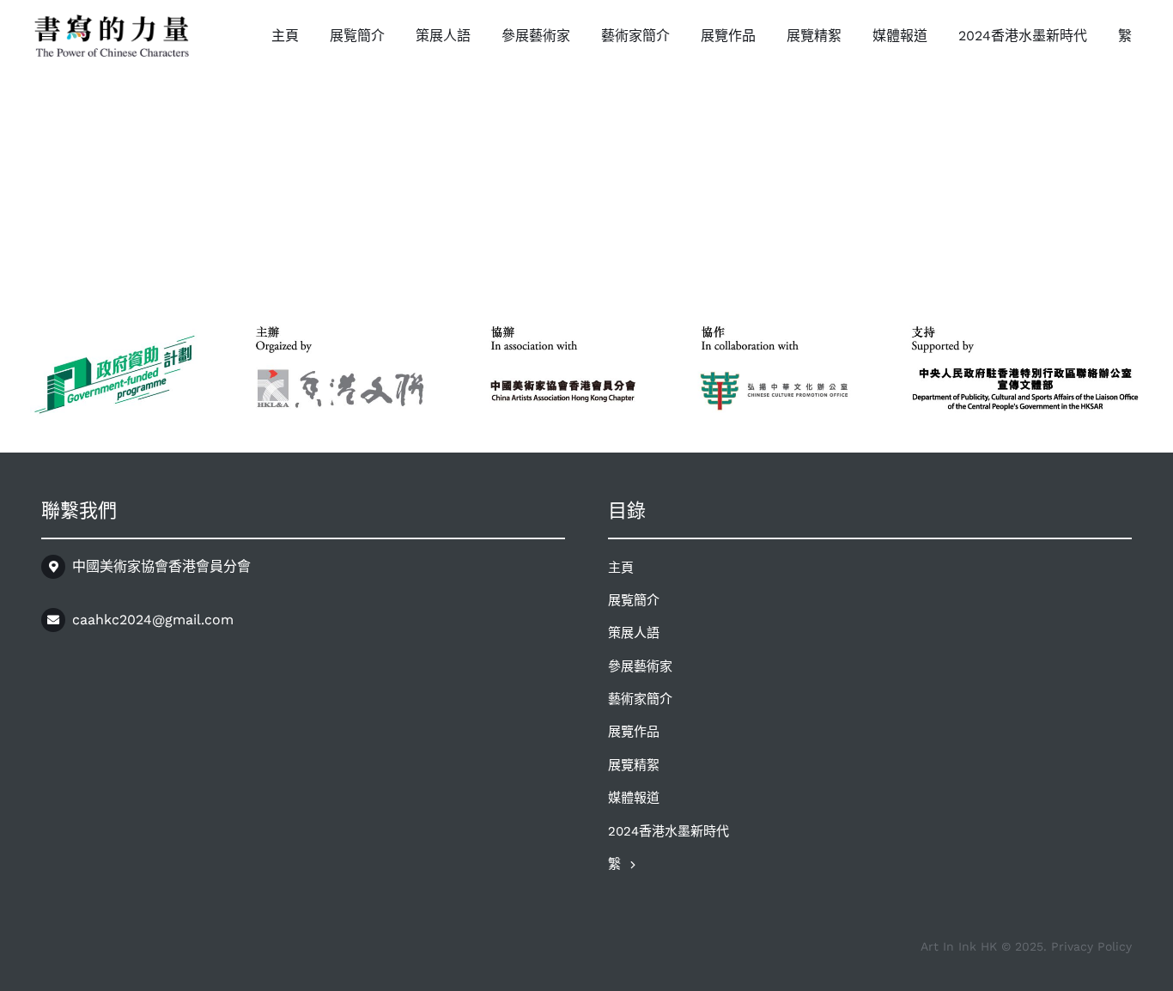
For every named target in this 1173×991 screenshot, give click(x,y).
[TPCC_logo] (111, 21)
